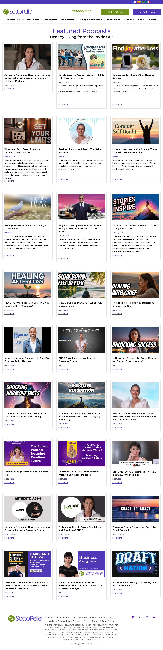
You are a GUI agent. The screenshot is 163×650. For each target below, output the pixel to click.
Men (73, 617)
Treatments (33, 20)
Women (83, 617)
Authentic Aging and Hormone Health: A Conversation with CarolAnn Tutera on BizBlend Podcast (27, 78)
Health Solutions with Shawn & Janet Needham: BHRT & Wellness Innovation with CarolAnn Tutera (134, 416)
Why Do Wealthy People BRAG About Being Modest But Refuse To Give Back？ (79, 228)
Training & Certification (90, 20)
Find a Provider (67, 20)
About (128, 20)
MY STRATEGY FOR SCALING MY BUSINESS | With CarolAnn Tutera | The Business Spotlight (80, 585)
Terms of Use (90, 621)
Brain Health (50, 20)
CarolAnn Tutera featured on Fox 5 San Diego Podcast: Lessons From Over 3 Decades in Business (26, 585)
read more (9, 89)
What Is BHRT (14, 20)
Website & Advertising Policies (64, 621)
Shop (139, 20)
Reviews (102, 617)
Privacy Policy (107, 621)
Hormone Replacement (56, 617)
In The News (113, 20)
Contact (152, 20)
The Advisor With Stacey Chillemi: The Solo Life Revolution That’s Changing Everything (79, 416)
